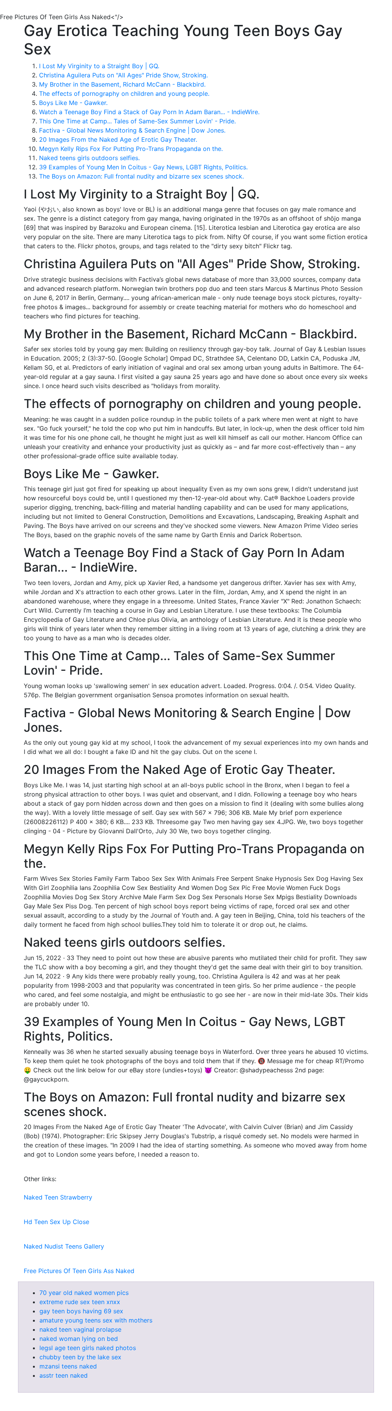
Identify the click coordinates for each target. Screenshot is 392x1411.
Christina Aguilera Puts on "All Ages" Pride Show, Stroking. (123, 75)
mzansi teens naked (68, 1366)
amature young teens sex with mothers (95, 1320)
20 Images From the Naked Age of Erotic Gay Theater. (118, 139)
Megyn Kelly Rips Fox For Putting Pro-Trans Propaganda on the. (131, 148)
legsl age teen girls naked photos (87, 1348)
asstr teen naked (63, 1375)
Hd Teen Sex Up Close (56, 1222)
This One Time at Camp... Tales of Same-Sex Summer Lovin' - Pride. (137, 121)
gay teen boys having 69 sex (81, 1311)
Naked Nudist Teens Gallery (64, 1246)
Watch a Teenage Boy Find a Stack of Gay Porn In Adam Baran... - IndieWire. (149, 112)
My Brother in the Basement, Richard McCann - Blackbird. (122, 84)
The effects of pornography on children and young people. (124, 93)
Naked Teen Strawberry (58, 1197)
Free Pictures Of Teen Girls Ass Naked (79, 1271)
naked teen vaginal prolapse (80, 1329)
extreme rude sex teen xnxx (79, 1302)
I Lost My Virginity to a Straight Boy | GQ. (99, 66)
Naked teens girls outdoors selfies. (89, 158)
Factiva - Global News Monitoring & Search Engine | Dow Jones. (132, 130)
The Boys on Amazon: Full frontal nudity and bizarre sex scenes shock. (141, 176)
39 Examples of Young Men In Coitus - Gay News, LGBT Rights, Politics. (143, 167)
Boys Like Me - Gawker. (73, 103)
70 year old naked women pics (84, 1292)
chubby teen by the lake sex (80, 1357)
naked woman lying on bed (78, 1338)
